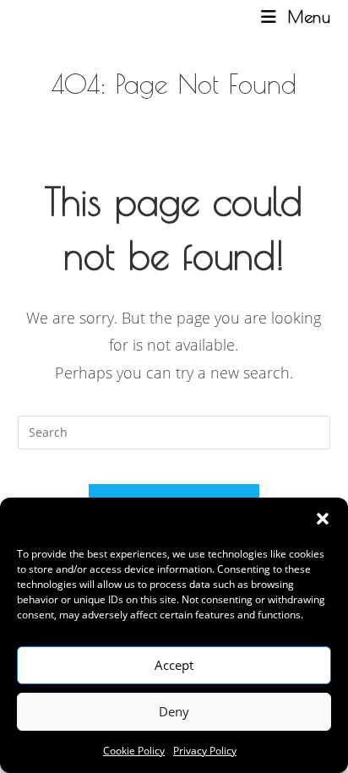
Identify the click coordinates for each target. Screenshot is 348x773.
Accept (174, 664)
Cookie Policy (134, 750)
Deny (174, 711)
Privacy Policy (205, 750)
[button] (322, 518)
